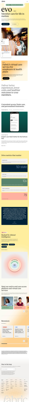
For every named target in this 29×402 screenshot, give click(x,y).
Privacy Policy (25, 381)
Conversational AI (11, 244)
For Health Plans (7, 384)
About (15, 381)
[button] (27, 1)
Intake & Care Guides (3, 390)
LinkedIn (21, 381)
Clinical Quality (4, 246)
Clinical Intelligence (4, 244)
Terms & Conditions (25, 383)
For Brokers (7, 387)
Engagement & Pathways (3, 384)
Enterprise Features (2, 392)
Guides (11, 384)
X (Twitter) (21, 384)
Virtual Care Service (2, 388)
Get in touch (6, 78)
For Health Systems (7, 381)
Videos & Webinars (12, 388)
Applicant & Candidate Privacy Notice (26, 386)
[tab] (4, 110)
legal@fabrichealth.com (11, 374)
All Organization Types (7, 390)
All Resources (12, 381)
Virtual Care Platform (2, 386)
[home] (3, 1)
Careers (16, 384)
